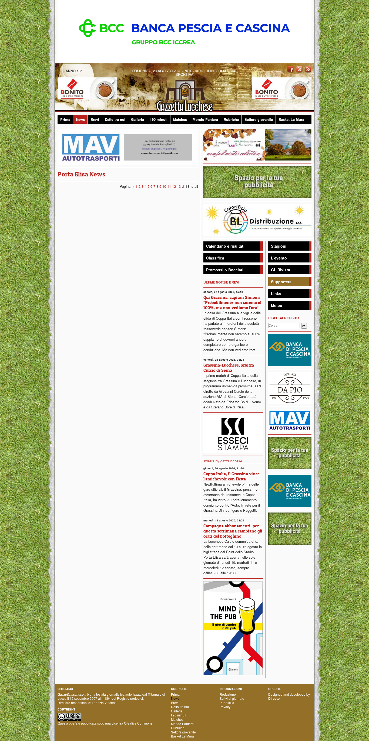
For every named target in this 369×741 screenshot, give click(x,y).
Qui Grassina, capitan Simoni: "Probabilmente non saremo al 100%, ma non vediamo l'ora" (232, 302)
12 (174, 186)
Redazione (228, 694)
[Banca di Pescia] (184, 31)
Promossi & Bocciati (224, 269)
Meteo (276, 305)
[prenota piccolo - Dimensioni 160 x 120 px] (289, 452)
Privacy (225, 706)
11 (169, 186)
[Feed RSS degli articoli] (308, 68)
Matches (180, 119)
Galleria (137, 119)
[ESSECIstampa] (233, 433)
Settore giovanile (258, 119)
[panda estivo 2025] (257, 144)
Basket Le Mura (291, 119)
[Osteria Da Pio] (289, 387)
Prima (65, 119)
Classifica (215, 258)
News (80, 119)
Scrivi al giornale (232, 698)
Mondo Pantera (205, 119)
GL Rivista (280, 269)
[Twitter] (299, 68)
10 (164, 186)
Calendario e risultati (225, 246)
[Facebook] (290, 68)
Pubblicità (227, 702)
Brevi (94, 119)
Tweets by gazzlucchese (222, 460)
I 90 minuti (158, 119)
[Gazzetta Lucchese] (184, 94)
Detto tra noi (115, 119)
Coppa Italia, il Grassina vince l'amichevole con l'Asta (231, 476)
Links (276, 293)
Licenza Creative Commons (132, 723)
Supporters (281, 281)
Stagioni (278, 246)
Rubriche (231, 119)
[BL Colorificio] (257, 219)
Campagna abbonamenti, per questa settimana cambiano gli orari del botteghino (232, 531)
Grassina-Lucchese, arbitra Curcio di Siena (228, 367)
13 (179, 186)
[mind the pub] (233, 627)
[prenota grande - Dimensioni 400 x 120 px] (257, 181)
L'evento (279, 258)
